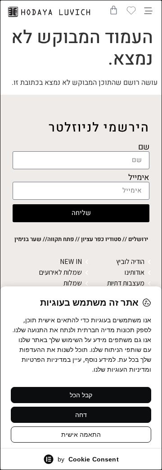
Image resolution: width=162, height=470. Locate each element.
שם (143, 147)
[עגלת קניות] (113, 10)
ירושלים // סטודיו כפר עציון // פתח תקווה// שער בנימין (81, 239)
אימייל (138, 178)
